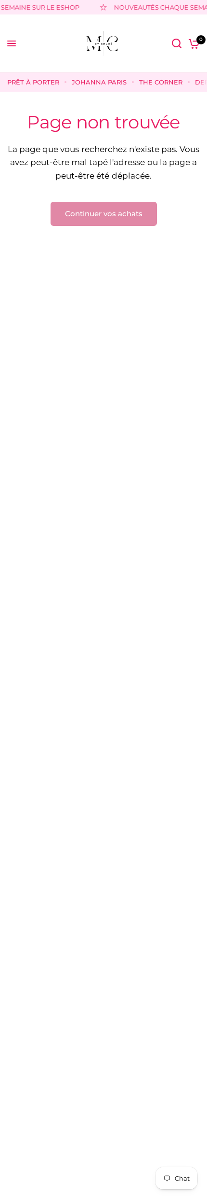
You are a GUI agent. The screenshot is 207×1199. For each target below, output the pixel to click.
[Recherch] (176, 43)
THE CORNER (160, 82)
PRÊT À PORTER (33, 82)
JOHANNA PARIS (99, 82)
